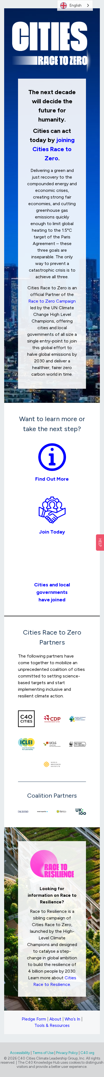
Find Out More (52, 479)
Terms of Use (43, 1053)
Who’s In (72, 1019)
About (55, 1019)
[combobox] (75, 5)
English (76, 5)
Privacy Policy (67, 1053)
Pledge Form (34, 1019)
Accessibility (20, 1053)
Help (100, 542)
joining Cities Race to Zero (53, 149)
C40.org (87, 1053)
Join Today (52, 532)
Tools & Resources (52, 1025)
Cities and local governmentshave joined (52, 592)
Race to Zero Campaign (52, 301)
